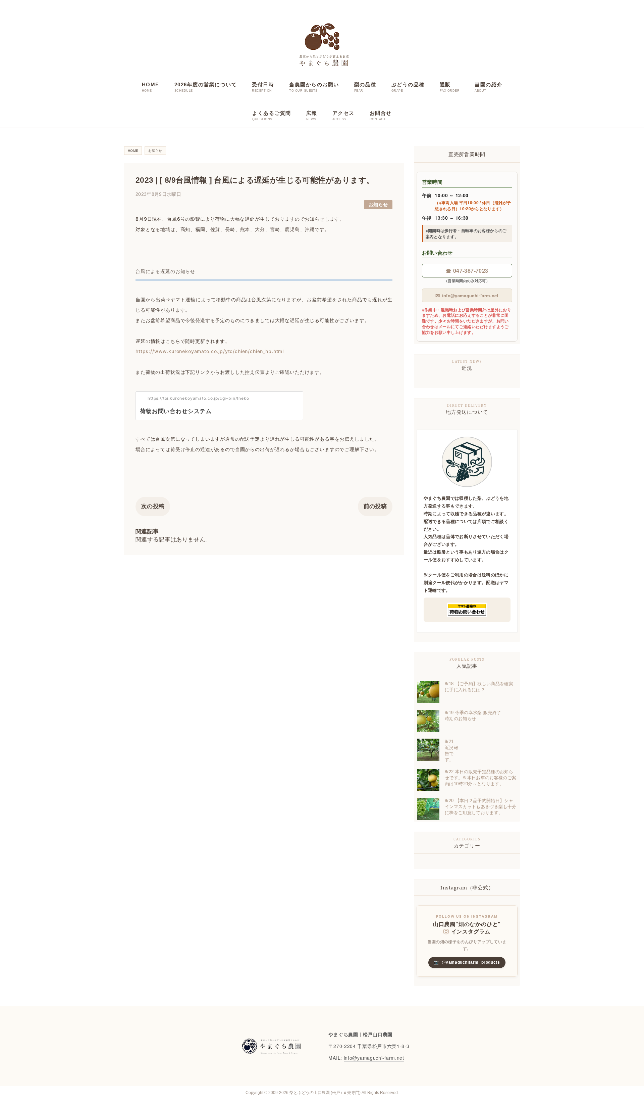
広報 (311, 113)
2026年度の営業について (205, 84)
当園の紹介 (488, 84)
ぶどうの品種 (408, 84)
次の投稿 (152, 506)
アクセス (343, 113)
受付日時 (263, 84)
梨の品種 (365, 84)
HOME (150, 84)
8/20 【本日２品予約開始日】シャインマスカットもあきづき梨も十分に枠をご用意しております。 (480, 806)
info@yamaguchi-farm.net (466, 295)
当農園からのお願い (314, 84)
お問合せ (381, 113)
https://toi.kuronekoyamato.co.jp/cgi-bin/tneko (198, 398)
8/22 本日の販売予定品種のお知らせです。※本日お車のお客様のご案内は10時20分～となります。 (480, 777)
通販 (445, 84)
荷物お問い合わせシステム (176, 411)
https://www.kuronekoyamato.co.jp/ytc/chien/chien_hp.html (210, 351)
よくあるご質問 (271, 113)
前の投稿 (375, 506)
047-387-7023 (467, 270)
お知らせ (378, 204)
